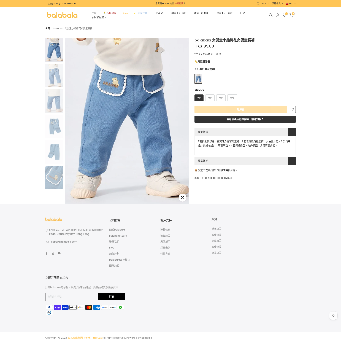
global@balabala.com (64, 3)
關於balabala (117, 229)
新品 (125, 13)
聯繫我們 (114, 241)
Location (264, 3)
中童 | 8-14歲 (224, 13)
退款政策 (216, 253)
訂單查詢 (165, 247)
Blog (111, 247)
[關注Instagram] (53, 253)
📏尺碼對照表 (202, 62)
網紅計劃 (114, 253)
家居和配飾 (98, 17)
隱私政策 (216, 229)
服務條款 (216, 235)
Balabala (147, 338)
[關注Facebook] (46, 253)
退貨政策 (165, 235)
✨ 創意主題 (141, 13)
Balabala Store (118, 235)
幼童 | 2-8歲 (201, 13)
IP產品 (159, 13)
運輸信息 (165, 229)
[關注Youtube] (59, 253)
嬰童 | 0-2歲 (178, 13)
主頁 (94, 13)
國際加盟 (114, 265)
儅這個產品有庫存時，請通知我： (245, 119)
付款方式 (165, 253)
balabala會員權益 (119, 259)
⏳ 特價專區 (110, 13)
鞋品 (242, 13)
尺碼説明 (165, 241)
